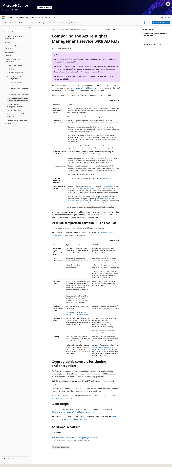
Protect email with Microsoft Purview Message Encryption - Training (75, 438)
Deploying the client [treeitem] (14, 110)
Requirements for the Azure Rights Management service (73, 412)
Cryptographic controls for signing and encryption (155, 34)
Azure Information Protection (74, 30)
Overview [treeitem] (9, 56)
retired (88, 66)
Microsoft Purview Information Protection (86, 59)
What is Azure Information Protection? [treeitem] (14, 47)
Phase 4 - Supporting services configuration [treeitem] (19, 89)
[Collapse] (29, 28)
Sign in (167, 17)
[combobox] (15, 31)
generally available (61, 79)
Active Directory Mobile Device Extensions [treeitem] (17, 115)
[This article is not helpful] (162, 44)
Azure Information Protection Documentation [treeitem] (13, 37)
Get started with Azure (161, 23)
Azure (60, 30)
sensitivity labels (109, 186)
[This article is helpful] (160, 44)
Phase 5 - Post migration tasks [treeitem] (19, 94)
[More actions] (118, 29)
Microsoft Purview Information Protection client (76, 76)
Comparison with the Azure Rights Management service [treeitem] (18, 99)
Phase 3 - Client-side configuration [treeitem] (15, 83)
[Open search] (162, 17)
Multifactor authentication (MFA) (77, 314)
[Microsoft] (3, 17)
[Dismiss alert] (168, 4)
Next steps (147, 38)
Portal (148, 23)
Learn (54, 30)
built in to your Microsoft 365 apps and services (72, 69)
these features (108, 178)
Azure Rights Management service (90, 88)
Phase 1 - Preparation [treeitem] (16, 73)
